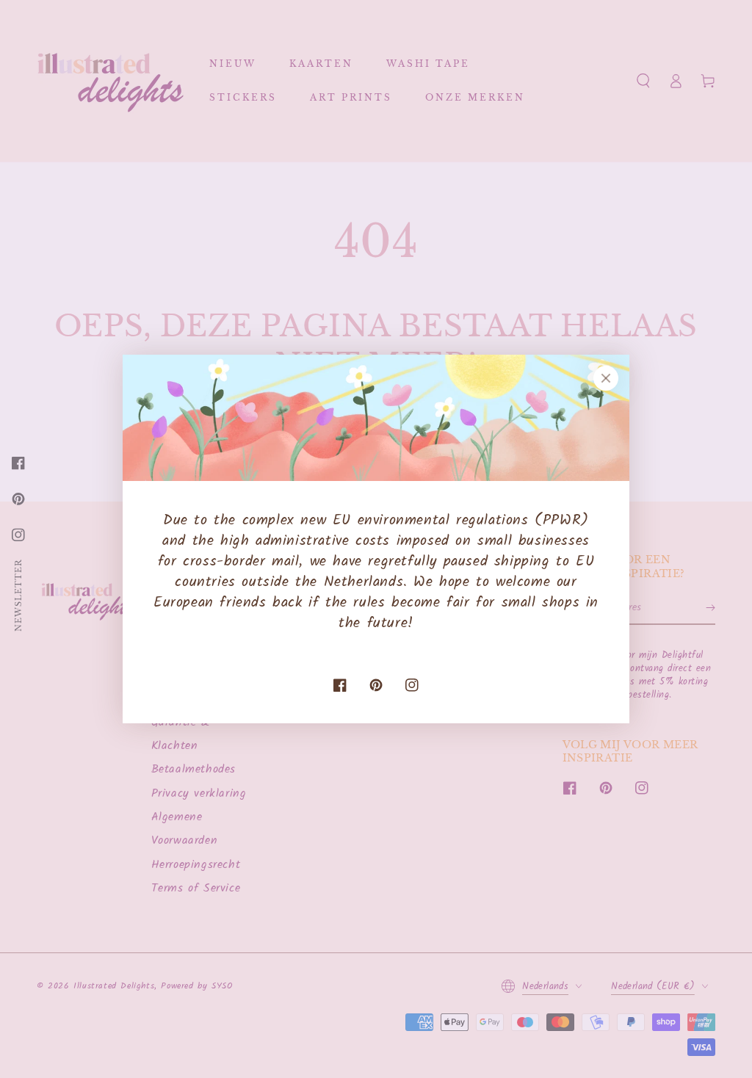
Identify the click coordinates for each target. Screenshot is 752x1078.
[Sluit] (606, 378)
